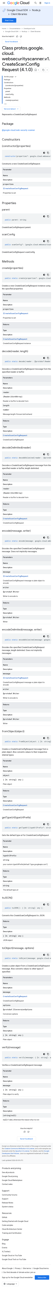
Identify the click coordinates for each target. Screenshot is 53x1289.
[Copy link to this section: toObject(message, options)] (36, 948)
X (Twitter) (6, 1252)
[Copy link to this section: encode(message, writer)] (33, 531)
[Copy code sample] (48, 153)
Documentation (14, 28)
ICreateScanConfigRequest (15, 188)
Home (4, 28)
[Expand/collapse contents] (15, 76)
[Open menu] (3, 3)
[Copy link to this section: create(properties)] (25, 268)
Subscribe (42, 1277)
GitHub (4, 1217)
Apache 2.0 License (22, 1151)
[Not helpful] (21, 36)
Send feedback (11, 41)
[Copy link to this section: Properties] (19, 203)
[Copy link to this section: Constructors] (23, 139)
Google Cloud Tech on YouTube (14, 1259)
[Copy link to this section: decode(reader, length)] (30, 351)
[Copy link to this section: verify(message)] (22, 1047)
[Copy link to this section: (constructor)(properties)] (33, 146)
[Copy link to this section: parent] (12, 209)
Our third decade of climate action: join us (19, 1272)
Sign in (47, 3)
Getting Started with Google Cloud (15, 1221)
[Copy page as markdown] (43, 70)
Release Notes (7, 1203)
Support (5, 1199)
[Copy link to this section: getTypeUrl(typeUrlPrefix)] (33, 817)
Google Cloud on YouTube (12, 1255)
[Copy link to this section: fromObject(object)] (26, 731)
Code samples (7, 1225)
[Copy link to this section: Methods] (17, 261)
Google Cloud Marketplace (12, 1180)
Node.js (36, 10)
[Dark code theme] (44, 153)
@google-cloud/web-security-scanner (18, 130)
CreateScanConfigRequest (15, 339)
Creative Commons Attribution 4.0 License (19, 1148)
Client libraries (19, 14)
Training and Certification (11, 1233)
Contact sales (7, 1184)
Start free (9, 20)
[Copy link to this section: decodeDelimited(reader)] (33, 447)
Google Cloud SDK (17, 10)
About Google (7, 1268)
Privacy (18, 1268)
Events (4, 1248)
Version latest (11, 109)
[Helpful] (17, 36)
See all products (8, 1172)
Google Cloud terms (41, 1268)
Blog (3, 1244)
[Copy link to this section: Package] (15, 124)
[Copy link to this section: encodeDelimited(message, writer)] (44, 629)
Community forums (9, 1195)
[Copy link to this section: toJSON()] (14, 898)
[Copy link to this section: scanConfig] (17, 234)
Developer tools (29, 28)
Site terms (27, 1268)
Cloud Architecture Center (12, 1229)
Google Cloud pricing (10, 1176)
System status (7, 1207)
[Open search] (35, 2)
